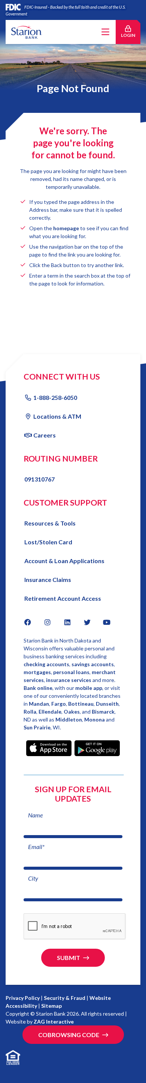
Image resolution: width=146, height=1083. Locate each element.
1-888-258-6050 (55, 397)
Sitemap (51, 1005)
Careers (44, 435)
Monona (95, 719)
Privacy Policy (23, 998)
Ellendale (50, 711)
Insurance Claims (47, 579)
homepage (66, 228)
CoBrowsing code (68, 1034)
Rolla (30, 711)
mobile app (88, 688)
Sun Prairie (37, 727)
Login (130, 35)
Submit (68, 957)
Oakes (72, 711)
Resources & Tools (50, 523)
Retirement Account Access (62, 598)
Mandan (39, 703)
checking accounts (46, 664)
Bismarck (103, 711)
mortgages (37, 672)
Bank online (38, 688)
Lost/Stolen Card (48, 541)
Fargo (58, 703)
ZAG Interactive (54, 1021)
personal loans (71, 672)
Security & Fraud (64, 998)
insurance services (68, 680)
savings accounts (93, 664)
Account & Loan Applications (64, 560)
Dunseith (107, 703)
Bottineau (81, 703)
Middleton (68, 719)
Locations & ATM (57, 416)
